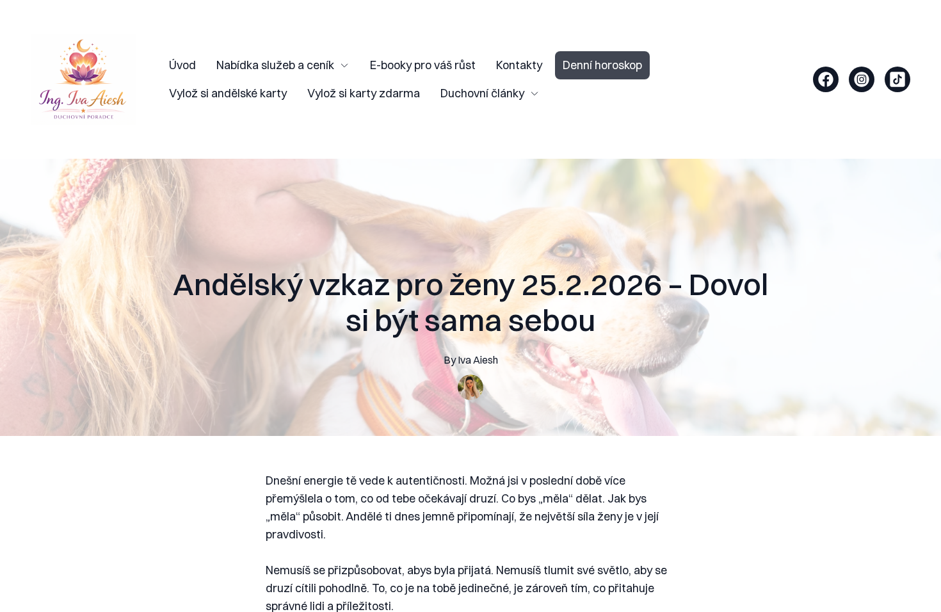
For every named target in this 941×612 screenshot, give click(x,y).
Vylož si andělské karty (228, 93)
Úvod (182, 65)
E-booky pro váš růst (423, 65)
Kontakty (519, 65)
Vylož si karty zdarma (363, 93)
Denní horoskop (602, 65)
